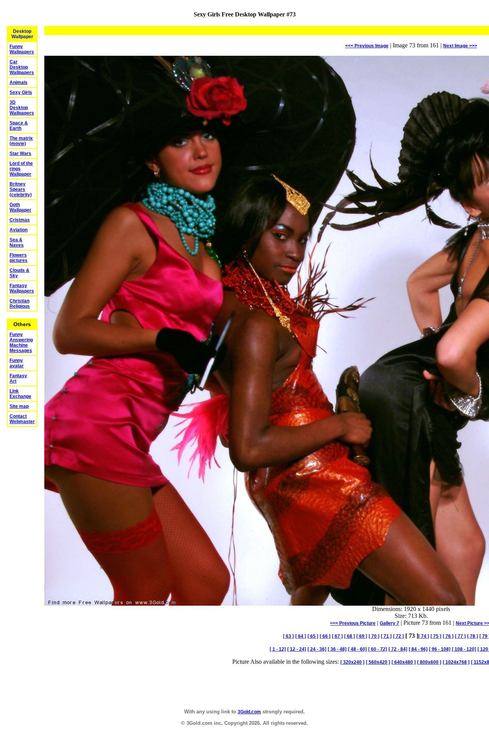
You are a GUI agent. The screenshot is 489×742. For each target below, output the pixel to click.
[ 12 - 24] (296, 649)
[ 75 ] (436, 636)
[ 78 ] (472, 636)
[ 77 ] (460, 636)
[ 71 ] (386, 636)
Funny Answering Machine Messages (21, 342)
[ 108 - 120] (464, 649)
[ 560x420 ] (378, 662)
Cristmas (20, 220)
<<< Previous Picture (353, 623)
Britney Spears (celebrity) (21, 189)
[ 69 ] (361, 636)
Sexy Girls (21, 92)
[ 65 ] (313, 636)
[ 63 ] (288, 636)
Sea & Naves (17, 242)
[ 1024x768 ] (456, 662)
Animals (19, 82)
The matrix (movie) (21, 141)
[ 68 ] (349, 636)
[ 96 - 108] (439, 649)
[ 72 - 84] (398, 649)
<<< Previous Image (367, 45)
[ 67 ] (337, 636)
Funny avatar (17, 363)
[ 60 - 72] (377, 649)
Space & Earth (19, 125)
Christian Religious (20, 303)
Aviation (19, 230)
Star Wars (20, 153)
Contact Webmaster (22, 419)
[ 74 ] (423, 636)
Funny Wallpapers (22, 49)
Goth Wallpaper (20, 207)
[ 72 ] (398, 636)
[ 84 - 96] (418, 649)
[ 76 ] (448, 636)
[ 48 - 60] (357, 649)
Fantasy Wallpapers (22, 288)
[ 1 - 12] (278, 649)
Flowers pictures (19, 257)
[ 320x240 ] (352, 662)
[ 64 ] (300, 636)
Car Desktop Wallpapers (22, 67)
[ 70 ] (374, 636)
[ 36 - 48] (337, 649)
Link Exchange (20, 393)
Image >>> (460, 45)
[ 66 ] (325, 636)
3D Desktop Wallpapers (22, 108)
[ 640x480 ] (404, 662)
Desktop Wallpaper (22, 34)
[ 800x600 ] (429, 662)
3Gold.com (249, 712)
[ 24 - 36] (317, 649)
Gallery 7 (389, 623)
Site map (19, 406)
